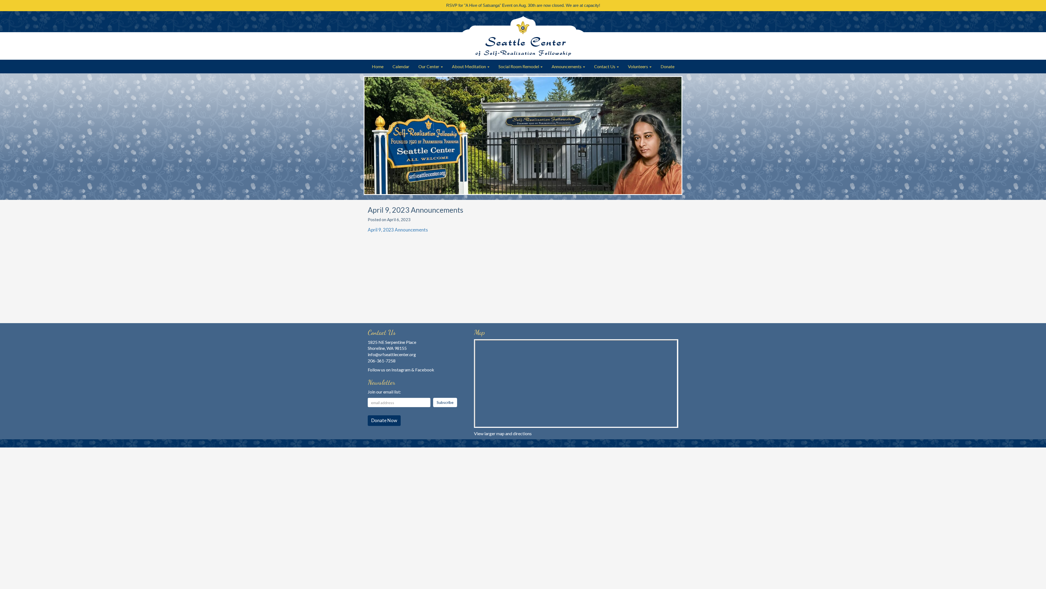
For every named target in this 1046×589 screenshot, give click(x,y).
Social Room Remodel (519, 66)
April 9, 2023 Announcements (398, 230)
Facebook (424, 369)
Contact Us (605, 66)
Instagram (401, 369)
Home (378, 66)
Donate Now (384, 420)
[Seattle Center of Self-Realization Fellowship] (523, 35)
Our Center (429, 66)
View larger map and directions (503, 433)
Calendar (401, 66)
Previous (370, 139)
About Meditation (469, 66)
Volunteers (638, 66)
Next (675, 139)
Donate (667, 66)
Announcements (567, 66)
